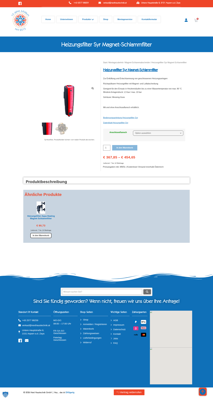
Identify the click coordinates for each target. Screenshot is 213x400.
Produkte (86, 19)
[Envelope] (26, 340)
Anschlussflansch (118, 132)
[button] (92, 88)
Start (105, 62)
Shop (105, 19)
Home (48, 19)
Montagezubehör (116, 62)
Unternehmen (66, 19)
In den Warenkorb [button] (41, 235)
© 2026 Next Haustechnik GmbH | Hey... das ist (48, 392)
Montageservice (124, 19)
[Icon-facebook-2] (20, 340)
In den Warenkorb (124, 148)
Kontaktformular (149, 19)
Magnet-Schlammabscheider (137, 62)
